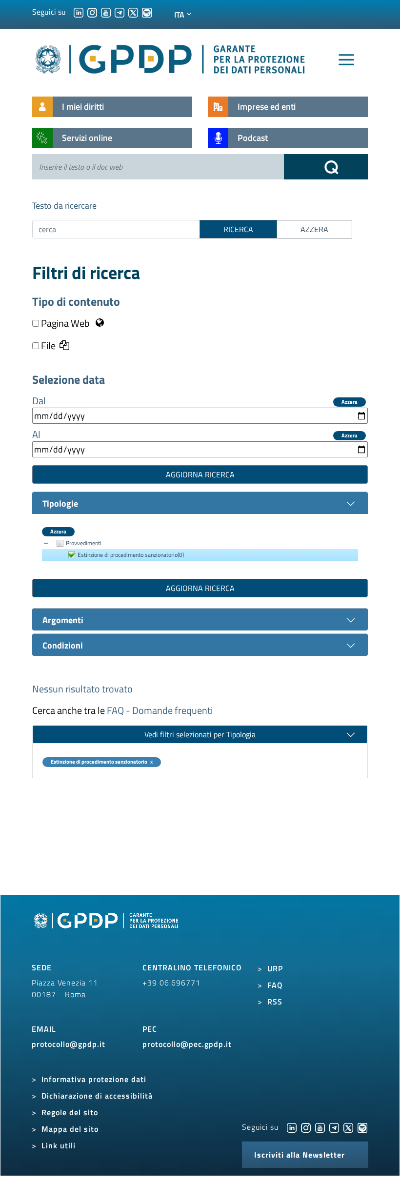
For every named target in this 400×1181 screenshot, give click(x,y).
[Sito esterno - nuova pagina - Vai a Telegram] (334, 1127)
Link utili (58, 1145)
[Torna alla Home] (171, 57)
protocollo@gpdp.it (68, 1044)
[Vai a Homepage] (107, 931)
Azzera (349, 402)
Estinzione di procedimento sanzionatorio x (102, 762)
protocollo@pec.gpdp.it (187, 1044)
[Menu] (346, 60)
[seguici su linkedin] (78, 12)
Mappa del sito (70, 1129)
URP (275, 968)
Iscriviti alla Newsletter (299, 1155)
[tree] (200, 549)
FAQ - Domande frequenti (160, 710)
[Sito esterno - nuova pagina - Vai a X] (348, 1127)
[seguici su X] (133, 12)
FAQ (275, 985)
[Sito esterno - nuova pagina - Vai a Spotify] (362, 1127)
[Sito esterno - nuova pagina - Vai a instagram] (306, 1127)
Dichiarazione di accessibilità (97, 1096)
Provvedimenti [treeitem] (83, 543)
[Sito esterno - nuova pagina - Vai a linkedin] (292, 1127)
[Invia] (326, 166)
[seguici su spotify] (147, 12)
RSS (274, 1001)
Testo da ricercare (64, 205)
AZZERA (314, 229)
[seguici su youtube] (106, 12)
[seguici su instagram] (92, 12)
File (47, 345)
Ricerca (238, 229)
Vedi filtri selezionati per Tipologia (200, 734)
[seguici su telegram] (119, 12)
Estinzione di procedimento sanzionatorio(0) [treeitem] (131, 554)
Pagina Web (65, 323)
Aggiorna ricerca (200, 474)
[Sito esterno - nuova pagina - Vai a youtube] (320, 1127)
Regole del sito (69, 1112)
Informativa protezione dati (93, 1079)
